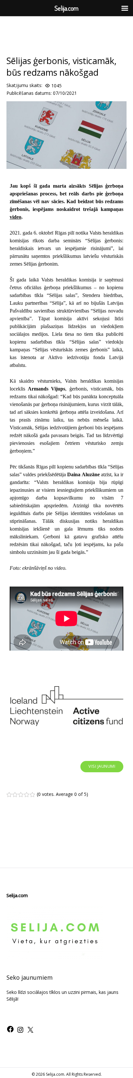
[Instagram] (20, 1032)
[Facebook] (10, 1031)
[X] (30, 1032)
